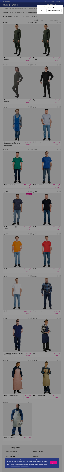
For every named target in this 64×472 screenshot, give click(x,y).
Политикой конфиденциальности (19, 466)
